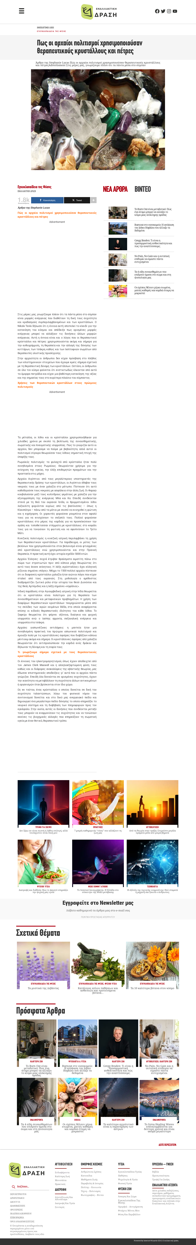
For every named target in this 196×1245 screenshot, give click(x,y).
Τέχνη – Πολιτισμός (91, 1191)
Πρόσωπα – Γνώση (162, 1164)
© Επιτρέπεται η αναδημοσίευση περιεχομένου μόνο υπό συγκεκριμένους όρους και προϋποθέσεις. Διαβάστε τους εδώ (27, 1230)
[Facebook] (157, 11)
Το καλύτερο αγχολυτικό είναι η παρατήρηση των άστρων (118, 1127)
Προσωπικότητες (160, 1175)
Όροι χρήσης (16, 1209)
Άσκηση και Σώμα (127, 1196)
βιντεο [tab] (143, 190)
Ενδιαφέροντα (36, 1120)
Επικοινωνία (17, 1217)
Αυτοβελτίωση (152, 1061)
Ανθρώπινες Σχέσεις (91, 1171)
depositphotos (18, 1194)
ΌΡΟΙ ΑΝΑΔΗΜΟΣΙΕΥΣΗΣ (22, 1221)
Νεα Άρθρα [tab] (115, 190)
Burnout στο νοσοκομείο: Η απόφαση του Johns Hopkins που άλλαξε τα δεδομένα (154, 227)
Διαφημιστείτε (17, 1205)
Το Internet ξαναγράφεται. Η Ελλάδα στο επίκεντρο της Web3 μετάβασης (98, 891)
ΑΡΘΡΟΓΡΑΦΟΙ (17, 1198)
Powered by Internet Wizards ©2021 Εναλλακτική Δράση (156, 1240)
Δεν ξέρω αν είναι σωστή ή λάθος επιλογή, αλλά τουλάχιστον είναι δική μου (43, 831)
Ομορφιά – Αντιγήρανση (130, 1206)
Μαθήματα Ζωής (89, 1179)
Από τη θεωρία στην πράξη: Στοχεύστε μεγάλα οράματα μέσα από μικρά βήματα (152, 831)
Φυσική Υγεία (111, 984)
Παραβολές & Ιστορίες (92, 1183)
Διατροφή (60, 1190)
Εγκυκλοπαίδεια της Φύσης (51, 31)
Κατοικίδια (86, 1175)
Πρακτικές (60, 1184)
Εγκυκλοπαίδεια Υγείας (130, 1171)
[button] (22, 11)
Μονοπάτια (60, 1180)
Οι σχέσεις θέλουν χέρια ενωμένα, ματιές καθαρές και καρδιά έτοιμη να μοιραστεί (154, 290)
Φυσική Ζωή (125, 1189)
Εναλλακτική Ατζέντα (164, 1185)
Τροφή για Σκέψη (160, 1179)
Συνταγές (59, 1207)
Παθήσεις (123, 1175)
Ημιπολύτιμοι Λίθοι (45, 28)
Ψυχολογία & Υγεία (77, 1061)
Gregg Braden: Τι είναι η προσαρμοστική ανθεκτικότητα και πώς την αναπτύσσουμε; (153, 243)
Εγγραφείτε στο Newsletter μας (98, 903)
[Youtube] (175, 11)
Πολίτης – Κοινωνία (91, 1187)
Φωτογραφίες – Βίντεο (92, 1195)
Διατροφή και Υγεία (65, 1203)
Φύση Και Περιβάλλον (129, 1214)
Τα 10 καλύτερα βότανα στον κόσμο (152, 988)
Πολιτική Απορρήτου (20, 1213)
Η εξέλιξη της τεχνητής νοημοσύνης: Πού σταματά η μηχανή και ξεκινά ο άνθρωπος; (152, 891)
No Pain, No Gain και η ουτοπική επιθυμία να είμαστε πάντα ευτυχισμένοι (151, 258)
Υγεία (121, 1164)
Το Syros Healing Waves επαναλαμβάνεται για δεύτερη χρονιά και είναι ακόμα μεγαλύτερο (159, 1128)
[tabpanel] (138, 251)
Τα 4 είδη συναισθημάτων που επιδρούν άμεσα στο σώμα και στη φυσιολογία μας (152, 274)
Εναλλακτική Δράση (27, 191)
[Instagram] (169, 11)
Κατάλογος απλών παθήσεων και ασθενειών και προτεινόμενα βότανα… (98, 990)
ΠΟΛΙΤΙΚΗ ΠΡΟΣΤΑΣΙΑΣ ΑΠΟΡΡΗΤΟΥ (98, 917)
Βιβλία (77, 1120)
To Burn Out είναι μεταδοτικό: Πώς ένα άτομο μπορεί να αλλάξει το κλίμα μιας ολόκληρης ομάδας (152, 211)
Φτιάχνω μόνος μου (129, 1210)
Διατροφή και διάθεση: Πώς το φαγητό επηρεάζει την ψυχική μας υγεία (43, 891)
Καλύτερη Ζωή (36, 1061)
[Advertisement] (57, 268)
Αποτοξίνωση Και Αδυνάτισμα (64, 1198)
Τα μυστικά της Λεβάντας (43, 988)
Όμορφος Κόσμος (91, 1164)
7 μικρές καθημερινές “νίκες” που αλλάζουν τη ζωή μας (98, 831)
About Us (15, 1201)
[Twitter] (163, 11)
